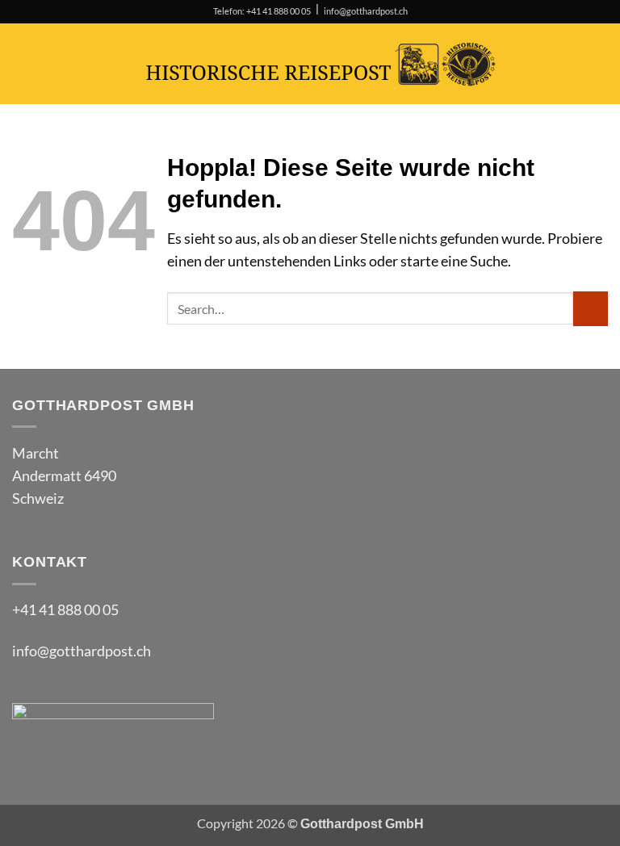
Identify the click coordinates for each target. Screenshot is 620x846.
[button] (23, 64)
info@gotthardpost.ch (366, 11)
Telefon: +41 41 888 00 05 (262, 11)
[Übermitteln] (590, 308)
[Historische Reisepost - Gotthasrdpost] (321, 64)
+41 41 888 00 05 (65, 609)
